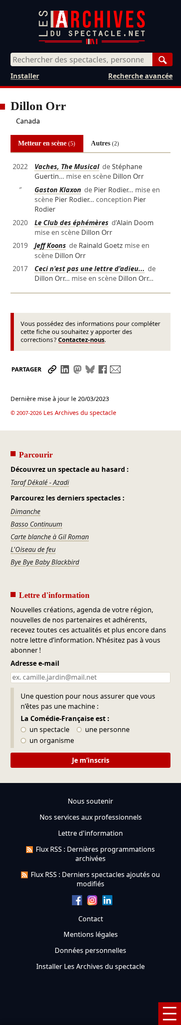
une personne (106, 730)
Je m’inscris (90, 760)
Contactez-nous (81, 340)
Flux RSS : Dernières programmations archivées (95, 854)
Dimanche (25, 511)
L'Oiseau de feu (33, 549)
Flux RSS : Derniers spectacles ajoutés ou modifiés (95, 879)
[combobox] (81, 59)
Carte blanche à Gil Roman (50, 536)
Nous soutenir (90, 801)
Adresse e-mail (35, 663)
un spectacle (48, 730)
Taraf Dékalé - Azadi (40, 482)
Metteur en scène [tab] (46, 143)
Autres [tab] (105, 143)
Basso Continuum (36, 524)
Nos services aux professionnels (91, 817)
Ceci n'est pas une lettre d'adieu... (90, 268)
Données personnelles (90, 950)
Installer (25, 76)
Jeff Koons (50, 245)
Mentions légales (91, 934)
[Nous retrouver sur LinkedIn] (107, 902)
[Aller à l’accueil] (92, 42)
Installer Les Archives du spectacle (90, 966)
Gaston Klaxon (58, 189)
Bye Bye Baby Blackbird (45, 562)
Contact (90, 918)
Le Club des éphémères (72, 222)
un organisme (51, 741)
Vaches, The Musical (67, 166)
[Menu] (169, 1013)
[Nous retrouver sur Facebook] (77, 902)
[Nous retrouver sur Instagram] (92, 902)
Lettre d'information (90, 833)
